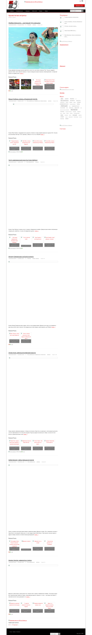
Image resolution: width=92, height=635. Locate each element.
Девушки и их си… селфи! (37, 548)
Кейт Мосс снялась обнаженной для (26, 148)
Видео (40, 11)
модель (62, 111)
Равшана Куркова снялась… (14, 148)
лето (81, 107)
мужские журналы (68, 111)
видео (71, 102)
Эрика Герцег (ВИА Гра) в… (70, 30)
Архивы (62, 93)
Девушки (28, 11)
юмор (66, 118)
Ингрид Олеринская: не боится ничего (21, 257)
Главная (12, 11)
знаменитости (75, 106)
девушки (64, 106)
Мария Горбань (43, 100)
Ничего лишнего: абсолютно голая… (26, 341)
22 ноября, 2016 (21, 354)
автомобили (65, 100)
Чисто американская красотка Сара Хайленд (22, 160)
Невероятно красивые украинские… (14, 611)
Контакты (18, 631)
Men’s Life (34, 11)
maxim (66, 98)
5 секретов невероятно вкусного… (26, 611)
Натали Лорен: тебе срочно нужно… (38, 448)
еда (70, 106)
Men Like (78, 633)
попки (64, 113)
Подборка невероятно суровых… (38, 611)
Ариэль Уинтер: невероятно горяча (20, 560)
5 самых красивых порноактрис (71, 17)
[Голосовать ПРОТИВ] (9, 90)
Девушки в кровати (26, 549)
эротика (62, 118)
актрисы (14, 17)
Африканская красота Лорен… (26, 448)
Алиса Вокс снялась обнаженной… (49, 148)
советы (80, 115)
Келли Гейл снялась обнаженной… (38, 148)
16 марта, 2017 (21, 100)
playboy (33, 258)
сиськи (75, 115)
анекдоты (62, 102)
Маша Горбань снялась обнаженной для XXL (22, 99)
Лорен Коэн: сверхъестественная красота (22, 353)
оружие (74, 111)
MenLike (10, 17)
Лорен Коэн (43, 354)
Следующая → (16, 624)
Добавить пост (79, 5)
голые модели (72, 104)
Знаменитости (19, 11)
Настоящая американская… (38, 87)
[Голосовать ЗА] (10, 90)
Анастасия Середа (12, 24)
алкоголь (78, 100)
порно (71, 113)
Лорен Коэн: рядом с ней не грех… (14, 448)
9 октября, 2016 (21, 562)
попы (67, 113)
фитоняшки (76, 116)
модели (74, 109)
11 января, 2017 (21, 258)
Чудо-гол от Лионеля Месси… (26, 87)
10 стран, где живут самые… (71, 26)
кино (67, 107)
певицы (79, 111)
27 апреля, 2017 (21, 24)
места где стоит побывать (64, 109)
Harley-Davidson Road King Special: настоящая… (49, 87)
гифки (74, 102)
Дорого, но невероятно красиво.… (49, 611)
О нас (11, 631)
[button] (62, 55)
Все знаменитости (30, 100)
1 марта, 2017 (20, 161)
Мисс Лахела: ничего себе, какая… (14, 341)
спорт (62, 116)
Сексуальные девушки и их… (49, 548)
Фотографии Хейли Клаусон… (14, 548)
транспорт (71, 116)
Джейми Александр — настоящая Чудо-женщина (24, 23)
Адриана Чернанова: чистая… (50, 448)
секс (61, 115)
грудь (78, 104)
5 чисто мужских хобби (26, 245)
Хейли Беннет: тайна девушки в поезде (21, 460)
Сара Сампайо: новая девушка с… (49, 245)
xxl (75, 98)
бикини (67, 102)
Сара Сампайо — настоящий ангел (37, 245)
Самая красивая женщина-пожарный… (14, 87)
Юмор (46, 11)
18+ (62, 98)
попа (61, 113)
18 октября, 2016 (21, 461)
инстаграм (62, 107)
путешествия (76, 113)
